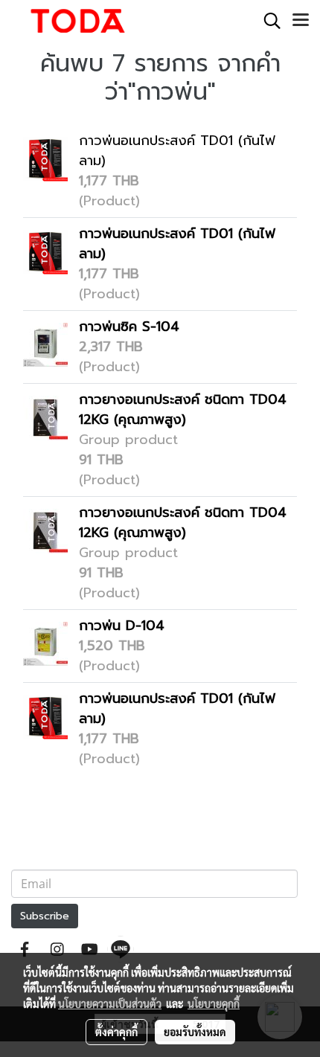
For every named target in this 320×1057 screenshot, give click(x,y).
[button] (267, 21)
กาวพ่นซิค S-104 (129, 326)
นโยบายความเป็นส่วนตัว (109, 1003)
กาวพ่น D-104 (121, 625)
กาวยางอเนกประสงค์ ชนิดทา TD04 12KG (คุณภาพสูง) (183, 409)
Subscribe (44, 916)
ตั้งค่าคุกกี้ (116, 1031)
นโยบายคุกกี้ (214, 1003)
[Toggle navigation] (300, 20)
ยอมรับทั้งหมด (195, 1031)
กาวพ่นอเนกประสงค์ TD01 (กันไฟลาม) (177, 150)
